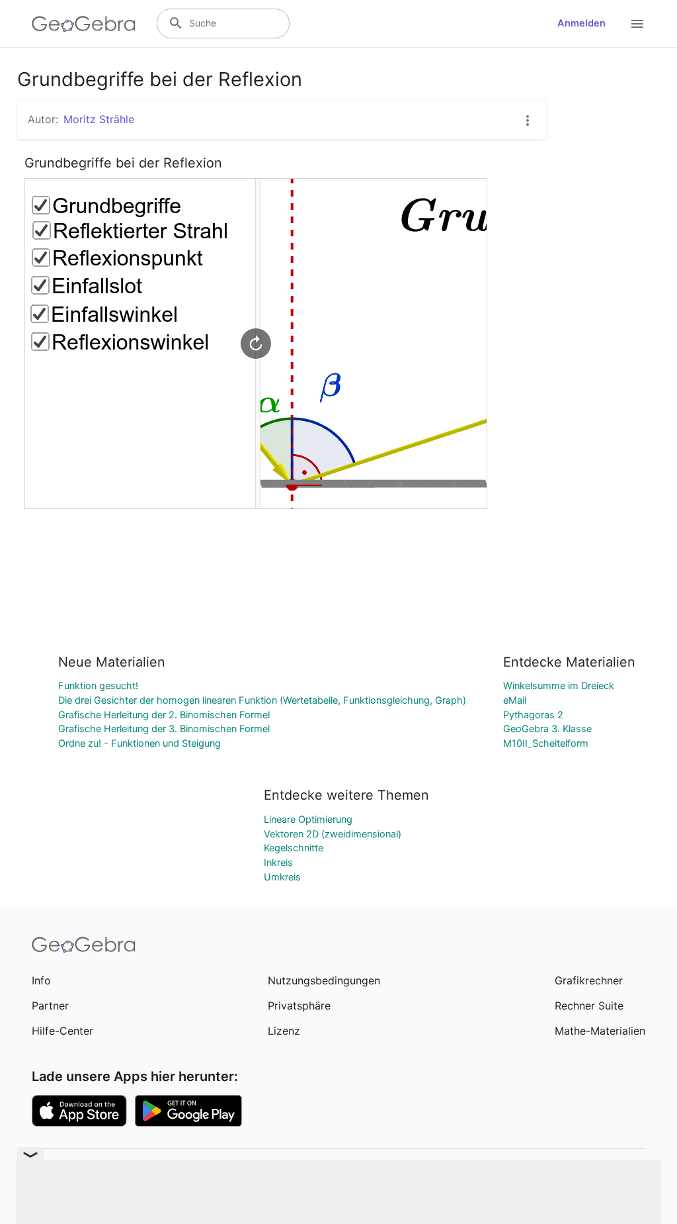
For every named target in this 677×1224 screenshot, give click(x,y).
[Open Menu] (637, 24)
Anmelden (581, 23)
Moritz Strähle (98, 119)
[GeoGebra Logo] (84, 24)
